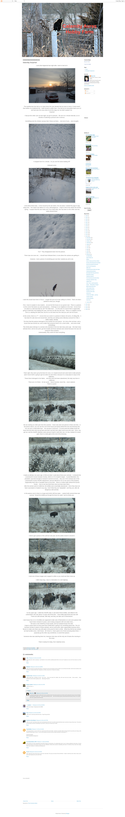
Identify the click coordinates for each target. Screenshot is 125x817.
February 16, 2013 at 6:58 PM (38, 705)
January (88, 302)
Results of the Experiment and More (93, 262)
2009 (87, 309)
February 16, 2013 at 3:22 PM (42, 693)
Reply (27, 662)
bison (27, 649)
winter (37, 649)
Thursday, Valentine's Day (91, 279)
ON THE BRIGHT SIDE (90, 135)
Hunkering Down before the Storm (93, 269)
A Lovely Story (89, 255)
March (88, 252)
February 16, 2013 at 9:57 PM (42, 720)
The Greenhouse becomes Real (92, 277)
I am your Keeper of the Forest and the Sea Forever (96, 179)
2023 (87, 219)
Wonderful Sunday (90, 274)
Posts (87, 91)
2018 (87, 227)
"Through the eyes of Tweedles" (92, 177)
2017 (87, 229)
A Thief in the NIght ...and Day (92, 294)
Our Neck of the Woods (31, 720)
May (87, 249)
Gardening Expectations (91, 271)
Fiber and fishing (95, 145)
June (88, 247)
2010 (87, 307)
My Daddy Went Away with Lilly (92, 272)
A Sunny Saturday (89, 298)
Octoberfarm (88, 163)
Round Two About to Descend (92, 264)
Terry (27, 712)
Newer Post (25, 801)
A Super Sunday (89, 296)
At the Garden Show (90, 288)
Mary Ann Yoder (87, 61)
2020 (87, 224)
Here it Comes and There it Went (92, 261)
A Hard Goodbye (95, 155)
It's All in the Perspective (91, 266)
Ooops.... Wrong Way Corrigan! (92, 284)
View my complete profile (89, 85)
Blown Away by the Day (91, 286)
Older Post (79, 801)
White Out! (88, 267)
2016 (87, 230)
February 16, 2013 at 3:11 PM (39, 684)
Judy (27, 658)
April (88, 251)
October (88, 240)
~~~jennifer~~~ (29, 705)
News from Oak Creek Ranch (92, 168)
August (88, 244)
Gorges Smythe (29, 684)
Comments (88, 93)
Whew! (87, 259)
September (89, 242)
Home (52, 801)
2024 (87, 217)
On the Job (88, 293)
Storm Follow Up (89, 257)
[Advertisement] (52, 790)
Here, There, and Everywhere (92, 283)
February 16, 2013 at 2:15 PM (38, 675)
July (87, 246)
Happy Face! (88, 281)
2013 (87, 236)
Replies (29, 690)
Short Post (88, 299)
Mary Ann (32, 693)
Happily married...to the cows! (92, 187)
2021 (87, 222)
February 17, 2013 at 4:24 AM (38, 729)
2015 (87, 232)
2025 (87, 215)
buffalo (30, 649)
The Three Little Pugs (90, 196)
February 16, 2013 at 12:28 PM (36, 666)
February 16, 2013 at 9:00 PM (35, 712)
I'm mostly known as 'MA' (31, 741)
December (89, 237)
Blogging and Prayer (90, 289)
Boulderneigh (88, 144)
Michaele (28, 666)
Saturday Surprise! (90, 276)
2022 (87, 220)
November (89, 239)
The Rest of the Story (90, 291)
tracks (34, 649)
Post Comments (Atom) (32, 803)
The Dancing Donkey (90, 154)
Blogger (67, 813)
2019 (87, 225)
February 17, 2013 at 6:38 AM (43, 741)
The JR (27, 751)
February (88, 254)
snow (32, 649)
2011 (87, 305)
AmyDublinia (29, 729)
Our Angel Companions (89, 70)
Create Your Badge (87, 64)
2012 (87, 304)
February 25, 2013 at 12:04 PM (36, 751)
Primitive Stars (29, 675)
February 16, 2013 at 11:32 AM (35, 658)
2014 (87, 234)
